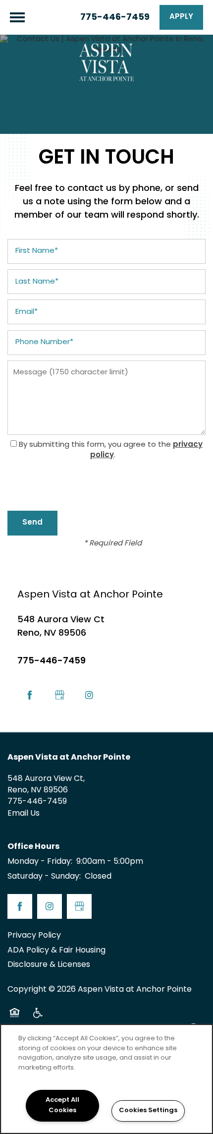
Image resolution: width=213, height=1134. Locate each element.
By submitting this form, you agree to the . (111, 450)
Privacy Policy (34, 935)
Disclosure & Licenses (48, 964)
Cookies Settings (148, 1110)
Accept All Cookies (62, 1105)
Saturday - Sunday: (44, 876)
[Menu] (17, 17)
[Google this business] (59, 695)
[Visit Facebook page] (29, 695)
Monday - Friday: (39, 861)
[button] (181, 17)
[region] (106, 1079)
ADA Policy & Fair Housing (56, 950)
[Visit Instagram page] (89, 695)
